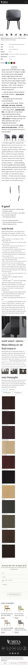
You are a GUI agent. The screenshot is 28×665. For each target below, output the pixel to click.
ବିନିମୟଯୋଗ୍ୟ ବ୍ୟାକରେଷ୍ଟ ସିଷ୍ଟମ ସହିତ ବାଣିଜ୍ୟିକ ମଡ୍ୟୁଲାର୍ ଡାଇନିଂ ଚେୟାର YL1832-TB (7, 614)
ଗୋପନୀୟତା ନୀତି (4, 660)
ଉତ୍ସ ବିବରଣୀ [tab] (14, 67)
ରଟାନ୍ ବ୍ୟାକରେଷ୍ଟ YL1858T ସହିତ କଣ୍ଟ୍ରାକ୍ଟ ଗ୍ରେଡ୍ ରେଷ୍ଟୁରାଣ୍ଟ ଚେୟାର (7, 629)
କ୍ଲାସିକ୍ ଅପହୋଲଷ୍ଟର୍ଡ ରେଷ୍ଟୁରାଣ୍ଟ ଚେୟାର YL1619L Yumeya (21, 629)
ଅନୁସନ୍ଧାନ (3, 617)
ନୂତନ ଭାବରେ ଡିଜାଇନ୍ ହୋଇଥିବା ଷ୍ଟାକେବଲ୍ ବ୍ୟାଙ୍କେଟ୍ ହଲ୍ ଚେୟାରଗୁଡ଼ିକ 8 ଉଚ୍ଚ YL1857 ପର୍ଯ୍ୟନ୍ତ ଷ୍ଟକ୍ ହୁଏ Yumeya (21, 614)
